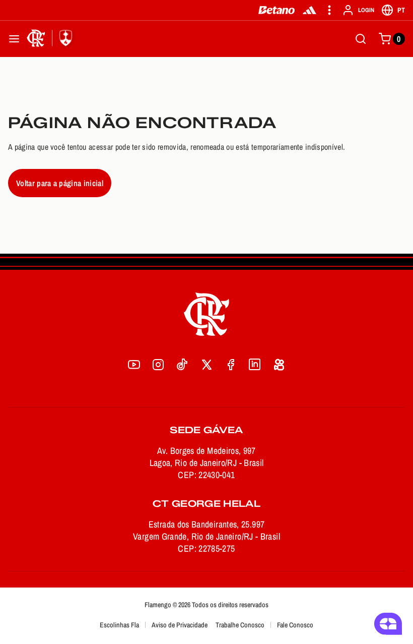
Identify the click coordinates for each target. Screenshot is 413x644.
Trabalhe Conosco (240, 624)
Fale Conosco (295, 624)
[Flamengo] (51, 39)
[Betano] (276, 10)
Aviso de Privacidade (180, 624)
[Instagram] (158, 365)
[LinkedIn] (255, 365)
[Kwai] (279, 365)
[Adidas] (309, 10)
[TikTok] (182, 365)
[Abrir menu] (14, 39)
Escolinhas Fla (119, 624)
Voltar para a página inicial (59, 183)
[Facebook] (231, 365)
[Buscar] (361, 39)
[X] (206, 365)
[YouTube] (134, 365)
